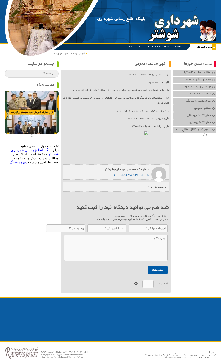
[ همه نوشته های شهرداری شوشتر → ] (131, 174)
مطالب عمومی (202, 107)
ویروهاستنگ (18, 162)
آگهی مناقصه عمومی (151, 63)
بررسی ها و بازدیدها (197, 86)
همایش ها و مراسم (198, 79)
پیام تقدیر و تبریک (198, 100)
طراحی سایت (210, 357)
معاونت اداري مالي (199, 115)
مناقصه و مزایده (158, 46)
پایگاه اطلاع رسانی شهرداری (121, 18)
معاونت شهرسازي (200, 122)
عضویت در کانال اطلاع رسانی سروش (192, 130)
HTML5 (71, 352)
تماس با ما (134, 46)
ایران (150, 186)
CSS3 (79, 352)
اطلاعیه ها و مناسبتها (197, 72)
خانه (178, 46)
